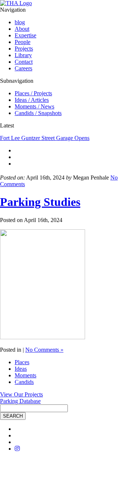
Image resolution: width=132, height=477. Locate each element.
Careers (23, 68)
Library (23, 55)
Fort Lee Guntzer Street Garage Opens (44, 138)
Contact (24, 62)
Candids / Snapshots (38, 113)
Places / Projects (33, 93)
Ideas (21, 369)
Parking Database (20, 401)
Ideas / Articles (32, 100)
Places (22, 362)
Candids (24, 382)
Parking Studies (40, 201)
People (22, 42)
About (22, 29)
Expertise (25, 35)
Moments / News (34, 106)
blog (20, 22)
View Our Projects (21, 394)
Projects (24, 48)
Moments (25, 375)
